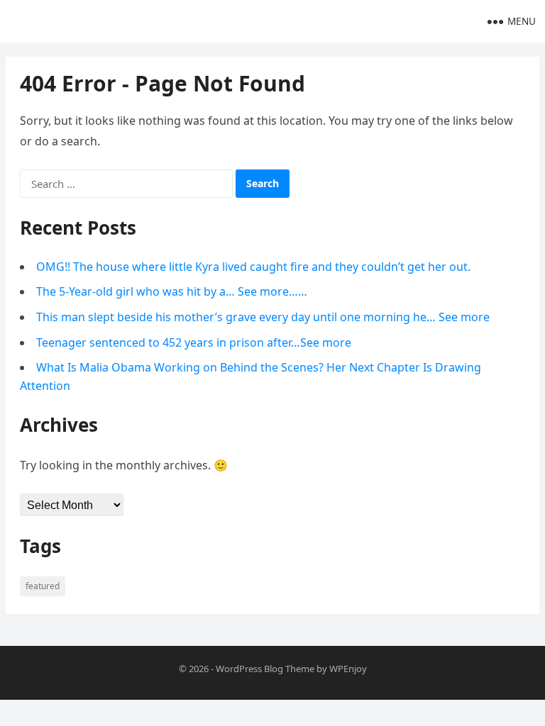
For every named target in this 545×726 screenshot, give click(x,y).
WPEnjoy (348, 668)
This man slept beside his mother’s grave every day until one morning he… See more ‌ (264, 317)
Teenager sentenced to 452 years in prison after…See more (193, 342)
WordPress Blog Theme (265, 668)
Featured (43, 586)
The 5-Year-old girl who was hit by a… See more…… (171, 291)
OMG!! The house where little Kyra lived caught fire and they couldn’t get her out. (253, 266)
